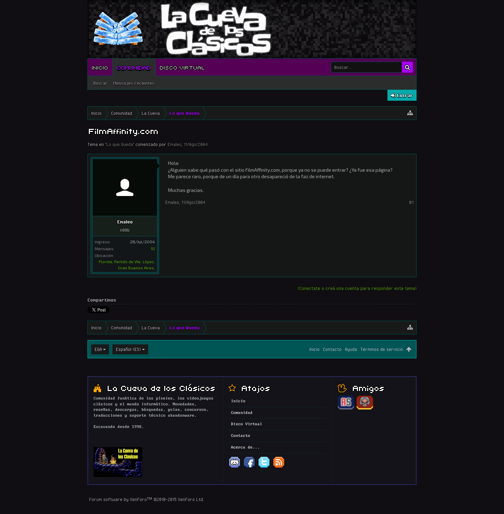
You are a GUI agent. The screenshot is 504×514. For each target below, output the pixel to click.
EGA (98, 349)
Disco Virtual (182, 67)
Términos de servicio (381, 349)
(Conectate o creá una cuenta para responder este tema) (357, 288)
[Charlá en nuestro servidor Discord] (234, 467)
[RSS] (279, 467)
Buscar (100, 83)
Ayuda (351, 349)
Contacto (332, 349)
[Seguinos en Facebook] (249, 467)
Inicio (100, 67)
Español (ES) (128, 349)
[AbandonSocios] (346, 408)
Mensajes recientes (133, 83)
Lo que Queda (119, 144)
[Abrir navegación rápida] (410, 113)
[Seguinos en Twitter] (264, 467)
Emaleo (174, 144)
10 (153, 248)
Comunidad (134, 67)
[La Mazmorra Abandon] (365, 408)
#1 (411, 202)
